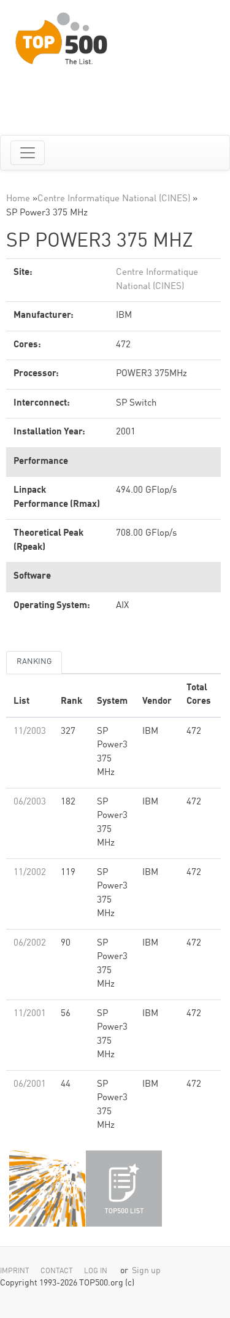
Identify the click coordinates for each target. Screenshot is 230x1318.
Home (18, 199)
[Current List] (124, 1188)
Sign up (146, 1271)
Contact (56, 1271)
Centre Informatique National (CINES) (113, 199)
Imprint (14, 1271)
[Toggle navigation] (27, 153)
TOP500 (47, 1188)
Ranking (34, 662)
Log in (95, 1271)
